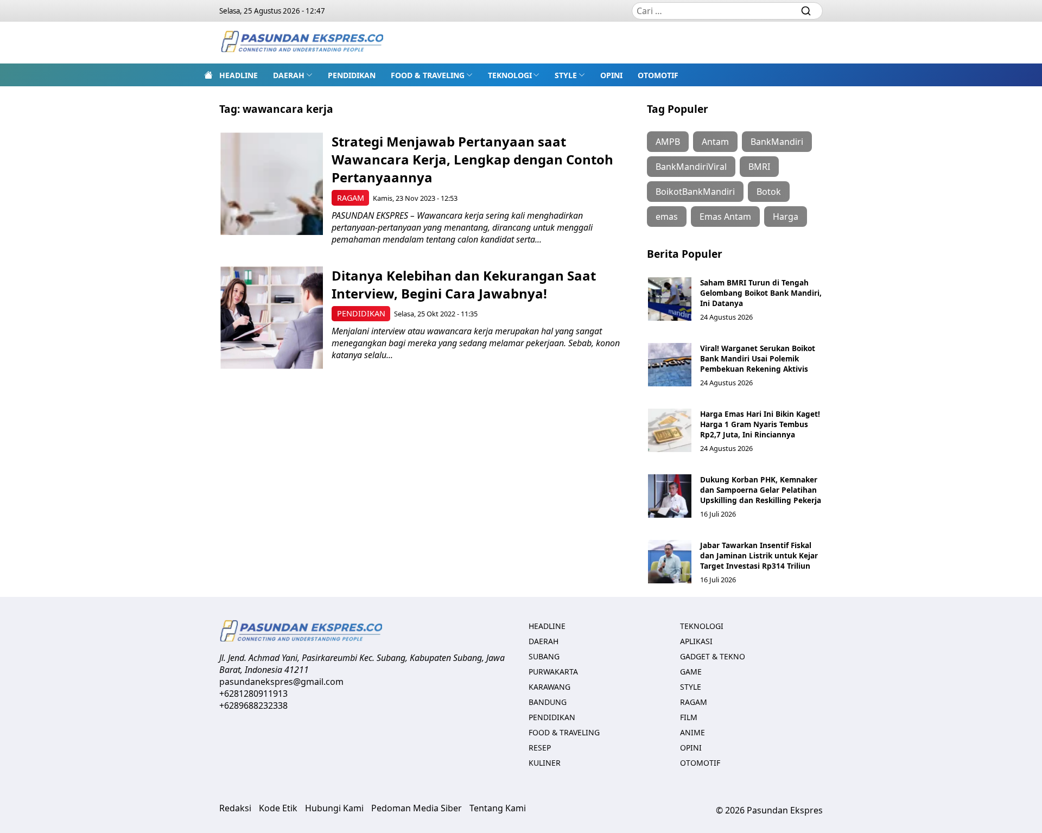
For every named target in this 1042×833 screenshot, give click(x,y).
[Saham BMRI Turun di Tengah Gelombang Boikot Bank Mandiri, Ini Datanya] (669, 299)
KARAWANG (549, 687)
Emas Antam (725, 216)
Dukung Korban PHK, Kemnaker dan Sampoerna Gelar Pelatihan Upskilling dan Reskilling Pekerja (760, 489)
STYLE (566, 75)
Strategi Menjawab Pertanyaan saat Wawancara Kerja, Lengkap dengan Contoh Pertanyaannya (472, 159)
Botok (769, 192)
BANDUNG (548, 702)
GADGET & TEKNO (712, 656)
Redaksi (235, 808)
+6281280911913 (253, 694)
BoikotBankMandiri (695, 192)
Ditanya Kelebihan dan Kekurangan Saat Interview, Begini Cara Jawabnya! (464, 284)
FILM (688, 717)
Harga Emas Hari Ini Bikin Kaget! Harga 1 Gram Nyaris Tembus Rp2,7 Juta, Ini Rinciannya (760, 424)
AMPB (668, 142)
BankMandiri (777, 142)
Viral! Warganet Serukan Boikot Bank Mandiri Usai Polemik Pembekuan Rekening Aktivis (757, 358)
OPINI (611, 75)
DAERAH (288, 75)
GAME (691, 671)
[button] (293, 74)
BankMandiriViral (691, 167)
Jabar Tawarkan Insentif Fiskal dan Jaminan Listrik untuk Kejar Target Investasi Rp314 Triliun (759, 555)
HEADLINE (238, 75)
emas (667, 216)
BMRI (759, 167)
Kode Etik (278, 808)
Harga (785, 216)
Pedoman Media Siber (416, 808)
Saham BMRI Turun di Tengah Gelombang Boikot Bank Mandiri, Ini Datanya (761, 292)
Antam (715, 142)
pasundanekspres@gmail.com (281, 682)
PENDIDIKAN (352, 75)
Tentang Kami (497, 808)
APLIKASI (696, 641)
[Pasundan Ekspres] (301, 42)
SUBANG (544, 656)
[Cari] (806, 11)
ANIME (692, 732)
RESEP (540, 747)
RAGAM (350, 198)
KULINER (545, 763)
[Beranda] (208, 74)
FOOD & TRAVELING (428, 75)
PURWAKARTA (553, 671)
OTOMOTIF (658, 75)
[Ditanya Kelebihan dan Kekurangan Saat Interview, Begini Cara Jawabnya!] (271, 317)
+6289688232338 (253, 705)
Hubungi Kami (334, 808)
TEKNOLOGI (510, 75)
